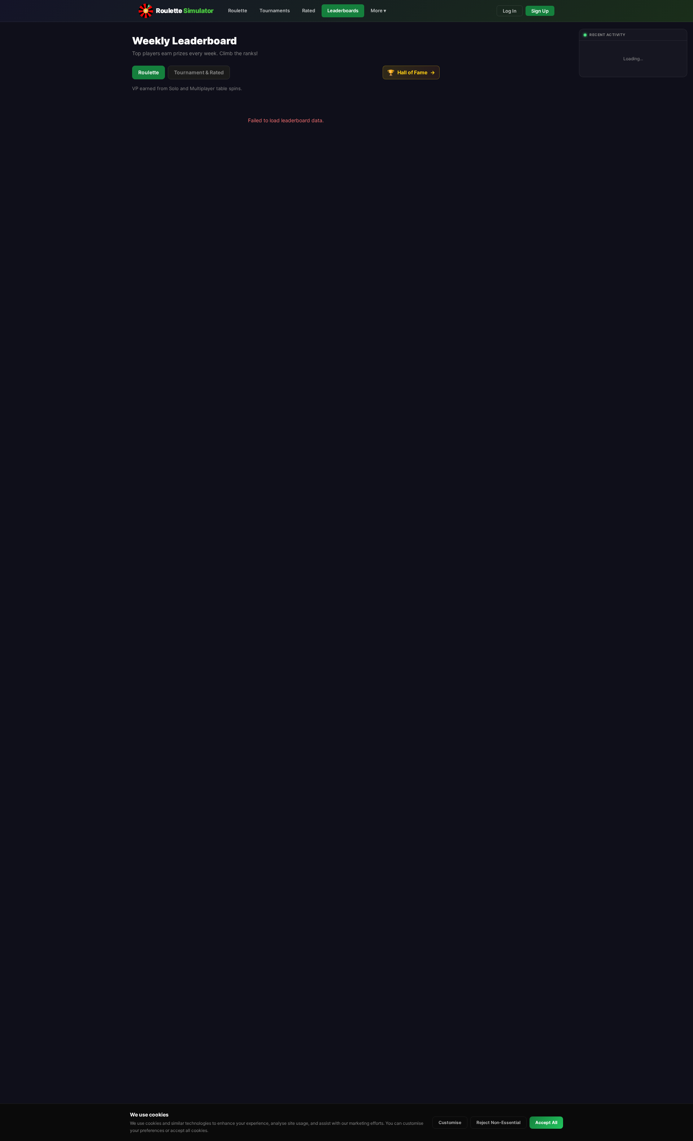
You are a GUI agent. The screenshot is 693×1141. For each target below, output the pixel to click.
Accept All (546, 1122)
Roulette (237, 10)
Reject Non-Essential (498, 1122)
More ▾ (378, 10)
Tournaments (275, 10)
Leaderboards (342, 10)
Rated (308, 10)
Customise (450, 1122)
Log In (510, 11)
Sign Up (540, 11)
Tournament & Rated (199, 72)
